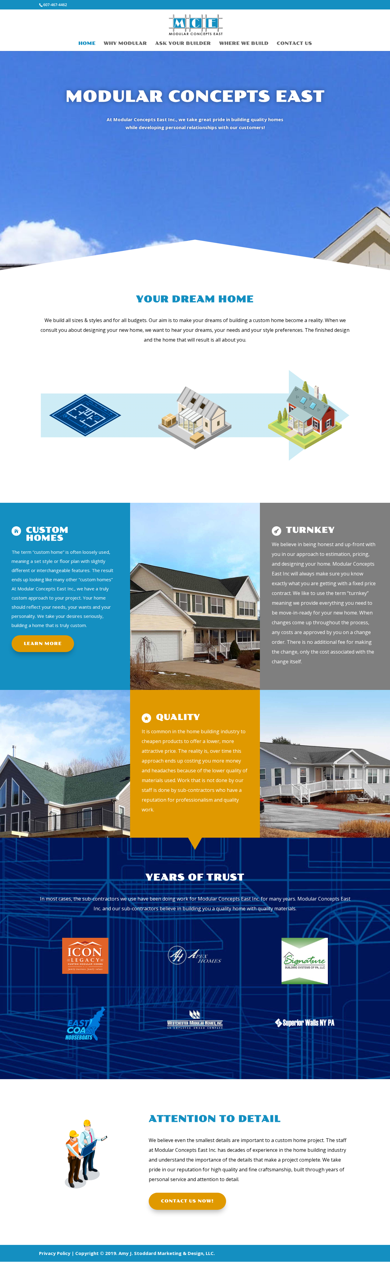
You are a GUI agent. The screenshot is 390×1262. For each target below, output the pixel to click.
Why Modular (125, 43)
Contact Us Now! (187, 1201)
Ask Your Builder (183, 43)
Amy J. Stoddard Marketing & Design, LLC (166, 1253)
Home (86, 43)
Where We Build (243, 43)
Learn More (43, 643)
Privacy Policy (54, 1253)
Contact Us (294, 43)
